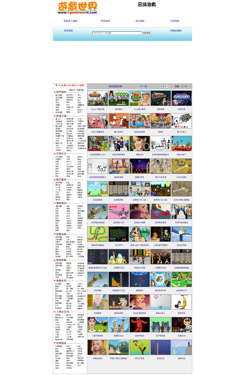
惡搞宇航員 (139, 336)
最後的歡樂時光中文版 (97, 268)
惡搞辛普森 (181, 245)
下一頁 (143, 86)
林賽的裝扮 (97, 358)
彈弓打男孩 (139, 358)
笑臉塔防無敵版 (97, 245)
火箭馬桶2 (97, 290)
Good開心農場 (139, 109)
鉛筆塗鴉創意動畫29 (160, 154)
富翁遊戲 (68, 30)
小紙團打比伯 (118, 268)
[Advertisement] (122, 62)
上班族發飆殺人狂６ (97, 154)
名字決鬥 (118, 245)
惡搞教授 (97, 313)
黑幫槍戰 (160, 109)
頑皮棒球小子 (181, 290)
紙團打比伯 (118, 336)
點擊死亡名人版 (139, 200)
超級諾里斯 (118, 313)
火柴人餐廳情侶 (97, 132)
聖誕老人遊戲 (70, 21)
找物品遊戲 (176, 30)
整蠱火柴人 (160, 313)
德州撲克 (118, 109)
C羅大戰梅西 (97, 336)
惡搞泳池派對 (139, 132)
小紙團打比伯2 (161, 268)
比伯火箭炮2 (182, 177)
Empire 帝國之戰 (97, 109)
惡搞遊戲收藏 (115, 86)
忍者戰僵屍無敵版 (181, 268)
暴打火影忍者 (160, 177)
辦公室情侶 (118, 132)
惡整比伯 (181, 336)
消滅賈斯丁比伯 (118, 290)
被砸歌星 (139, 290)
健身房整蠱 (118, 177)
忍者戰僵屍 (118, 200)
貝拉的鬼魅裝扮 (139, 313)
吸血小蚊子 (181, 154)
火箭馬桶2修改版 (98, 222)
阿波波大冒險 (139, 268)
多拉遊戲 (139, 21)
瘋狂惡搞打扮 (160, 290)
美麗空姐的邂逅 (118, 154)
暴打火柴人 (181, 132)
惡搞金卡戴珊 (139, 222)
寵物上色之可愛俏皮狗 (139, 245)
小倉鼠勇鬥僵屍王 (160, 245)
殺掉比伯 (160, 358)
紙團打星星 (139, 177)
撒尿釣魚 (181, 358)
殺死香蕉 (181, 313)
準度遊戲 (105, 21)
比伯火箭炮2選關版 (181, 200)
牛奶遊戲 (174, 21)
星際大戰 (181, 109)
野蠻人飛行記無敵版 (118, 358)
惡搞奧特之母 (118, 222)
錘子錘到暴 (160, 336)
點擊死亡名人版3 (161, 200)
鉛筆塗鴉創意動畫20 (97, 177)
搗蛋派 (160, 132)
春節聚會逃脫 (160, 222)
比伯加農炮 (97, 200)
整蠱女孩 (139, 154)
